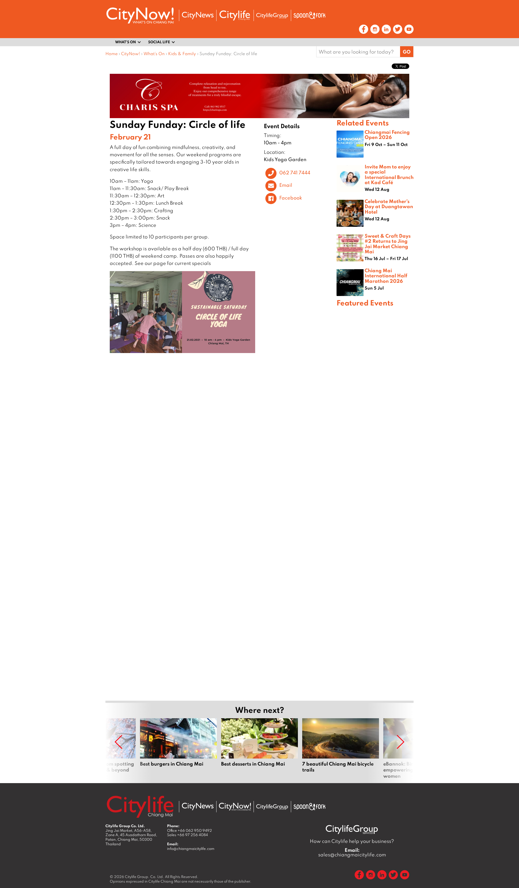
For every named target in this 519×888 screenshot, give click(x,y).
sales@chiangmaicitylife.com (352, 852)
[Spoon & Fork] (309, 15)
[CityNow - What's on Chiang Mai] (234, 806)
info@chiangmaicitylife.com (190, 848)
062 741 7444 (294, 172)
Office (189, 830)
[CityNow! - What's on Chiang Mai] (140, 15)
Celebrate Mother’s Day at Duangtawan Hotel (389, 206)
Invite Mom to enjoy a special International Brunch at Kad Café (389, 174)
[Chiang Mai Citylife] (234, 15)
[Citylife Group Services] (272, 15)
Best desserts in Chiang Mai (259, 748)
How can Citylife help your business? (352, 841)
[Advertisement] (375, 503)
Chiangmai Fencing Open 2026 (387, 134)
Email (285, 185)
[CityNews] (197, 15)
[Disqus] (221, 436)
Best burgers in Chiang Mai (178, 748)
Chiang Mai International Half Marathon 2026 (386, 275)
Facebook (290, 197)
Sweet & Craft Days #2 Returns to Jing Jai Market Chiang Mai (388, 243)
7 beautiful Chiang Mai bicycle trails (340, 748)
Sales (187, 834)
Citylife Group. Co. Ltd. (144, 876)
